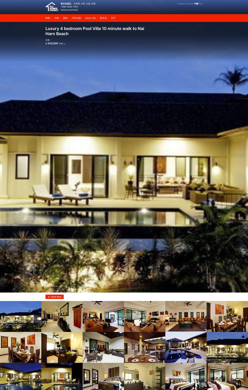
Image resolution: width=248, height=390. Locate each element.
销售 (47, 18)
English (180, 3)
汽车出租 (76, 18)
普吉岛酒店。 (67, 3)
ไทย (201, 3)
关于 (113, 18)
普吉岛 (103, 18)
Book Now (56, 296)
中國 (196, 3)
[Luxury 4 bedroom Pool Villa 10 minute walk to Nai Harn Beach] (124, 146)
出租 (56, 18)
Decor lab (90, 18)
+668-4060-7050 (69, 6)
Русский (189, 3)
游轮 (65, 18)
